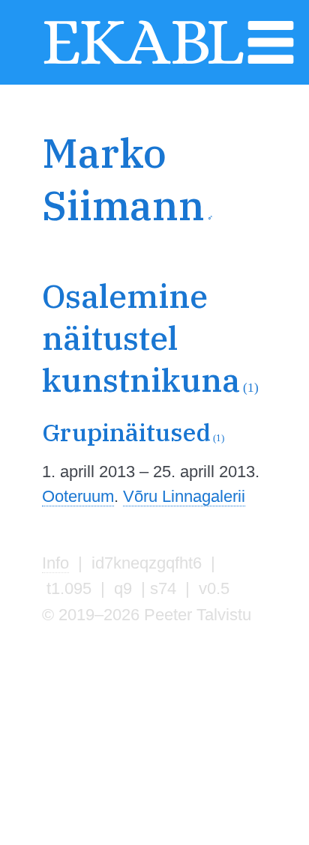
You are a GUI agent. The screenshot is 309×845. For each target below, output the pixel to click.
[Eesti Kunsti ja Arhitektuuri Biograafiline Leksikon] (143, 61)
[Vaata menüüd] (270, 61)
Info (55, 563)
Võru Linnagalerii (184, 496)
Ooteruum (78, 496)
